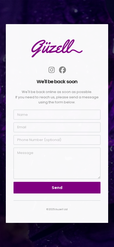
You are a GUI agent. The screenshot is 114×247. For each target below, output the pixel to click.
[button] (51, 70)
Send (57, 187)
